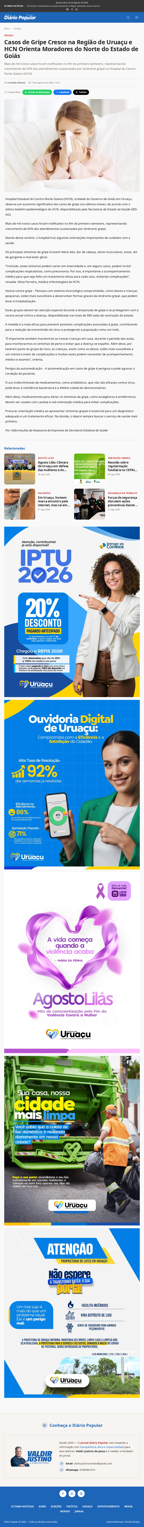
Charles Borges (132, 1521)
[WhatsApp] (76, 9)
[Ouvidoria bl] (72, 784)
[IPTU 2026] (72, 612)
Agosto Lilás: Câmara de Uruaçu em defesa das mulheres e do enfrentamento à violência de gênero (53, 469)
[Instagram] (67, 9)
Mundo (65, 1511)
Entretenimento (108, 1506)
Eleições (56, 1506)
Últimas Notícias (22, 1506)
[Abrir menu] (136, 17)
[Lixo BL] (72, 1140)
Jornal (79, 1511)
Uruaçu (17, 28)
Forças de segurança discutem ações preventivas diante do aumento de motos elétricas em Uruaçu (123, 505)
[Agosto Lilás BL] (72, 962)
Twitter (83, 92)
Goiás (42, 1506)
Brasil (129, 1506)
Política (72, 1506)
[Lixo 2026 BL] (72, 1313)
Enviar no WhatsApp (39, 92)
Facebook (64, 92)
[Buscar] (128, 17)
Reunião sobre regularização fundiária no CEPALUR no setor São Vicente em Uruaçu (65, 6)
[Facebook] (72, 9)
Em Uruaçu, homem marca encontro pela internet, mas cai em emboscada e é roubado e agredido (53, 505)
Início (6, 28)
